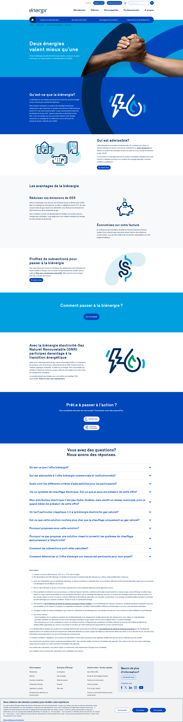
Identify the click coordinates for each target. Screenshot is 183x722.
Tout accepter (157, 710)
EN (125, 3)
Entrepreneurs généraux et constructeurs (38, 693)
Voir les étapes (91, 317)
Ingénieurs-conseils (36, 688)
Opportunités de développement (138, 20)
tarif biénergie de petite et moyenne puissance (117, 629)
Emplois (88, 3)
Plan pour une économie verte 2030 (49, 273)
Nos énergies (61, 676)
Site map (60, 688)
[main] (91, 710)
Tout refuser (140, 710)
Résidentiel (33, 672)
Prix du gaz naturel (93, 688)
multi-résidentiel (143, 148)
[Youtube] (141, 688)
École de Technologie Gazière (97, 676)
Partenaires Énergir (36, 684)
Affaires (32, 676)
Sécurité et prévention (79, 20)
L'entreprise (61, 672)
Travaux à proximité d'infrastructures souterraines (99, 693)
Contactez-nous (128, 677)
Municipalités (111, 10)
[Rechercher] (152, 3)
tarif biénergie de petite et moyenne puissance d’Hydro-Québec (68, 604)
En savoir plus (103, 168)
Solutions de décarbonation (49, 20)
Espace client (99, 3)
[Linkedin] (130, 688)
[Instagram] (135, 688)
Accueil (31, 25)
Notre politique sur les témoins (13, 720)
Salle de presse (62, 680)
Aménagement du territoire (108, 20)
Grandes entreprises (36, 680)
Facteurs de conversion (95, 680)
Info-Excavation (92, 684)
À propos (149, 10)
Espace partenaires (114, 3)
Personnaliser (122, 710)
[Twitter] (125, 687)
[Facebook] (121, 688)
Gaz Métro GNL (92, 672)
